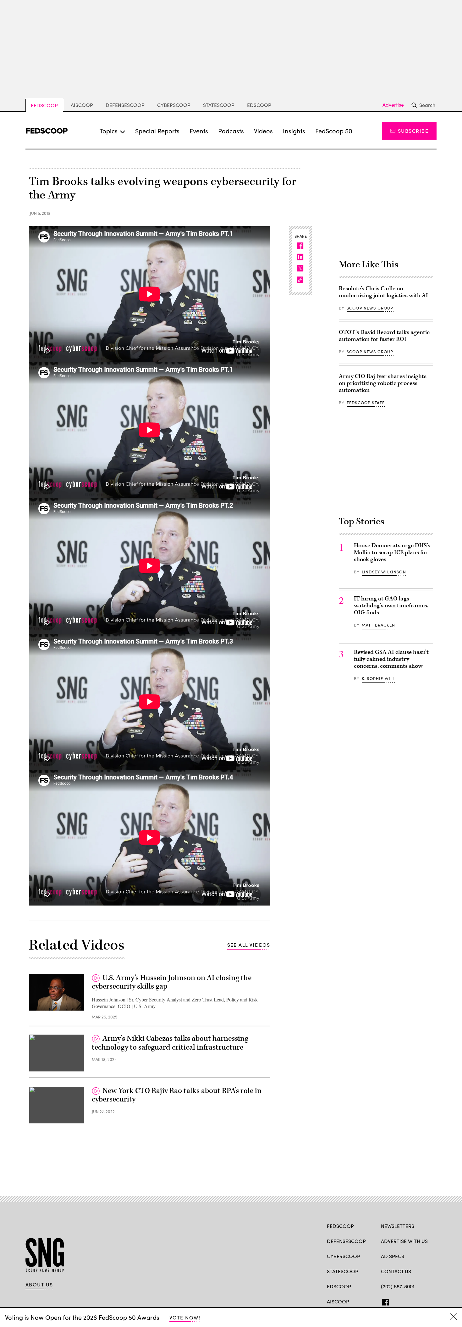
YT (430, 1301)
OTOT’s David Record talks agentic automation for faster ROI (384, 335)
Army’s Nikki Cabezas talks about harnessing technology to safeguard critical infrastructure (170, 1043)
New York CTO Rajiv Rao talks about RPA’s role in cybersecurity (176, 1095)
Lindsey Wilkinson (384, 572)
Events (199, 130)
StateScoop (218, 105)
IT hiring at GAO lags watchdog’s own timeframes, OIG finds (391, 605)
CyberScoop (173, 105)
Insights (294, 130)
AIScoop (82, 105)
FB (384, 1301)
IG (418, 1301)
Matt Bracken (378, 625)
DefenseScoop (125, 105)
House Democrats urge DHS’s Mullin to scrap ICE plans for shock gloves (392, 552)
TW (396, 1301)
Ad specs (392, 1256)
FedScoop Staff (366, 402)
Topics (109, 130)
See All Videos (248, 944)
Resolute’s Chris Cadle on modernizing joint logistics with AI (383, 292)
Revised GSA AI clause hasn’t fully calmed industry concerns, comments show (391, 659)
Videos (263, 130)
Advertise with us (404, 1241)
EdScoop (259, 105)
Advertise (393, 105)
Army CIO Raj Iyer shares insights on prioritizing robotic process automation (382, 383)
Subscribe (413, 130)
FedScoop (44, 105)
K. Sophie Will (378, 678)
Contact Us (396, 1271)
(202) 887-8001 (398, 1286)
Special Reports (157, 130)
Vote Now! (184, 1317)
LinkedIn (408, 1301)
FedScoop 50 (333, 130)
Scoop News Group (370, 308)
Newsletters (397, 1226)
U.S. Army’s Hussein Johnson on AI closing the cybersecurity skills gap (171, 982)
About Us (39, 1284)
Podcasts (231, 130)
